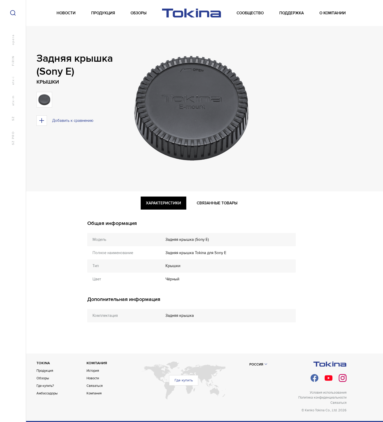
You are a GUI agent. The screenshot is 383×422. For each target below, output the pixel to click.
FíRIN (13, 60)
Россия (256, 364)
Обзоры (42, 378)
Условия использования (328, 392)
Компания (94, 393)
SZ (13, 118)
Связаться (95, 386)
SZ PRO (13, 138)
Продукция (44, 371)
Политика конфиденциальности (322, 397)
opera (13, 39)
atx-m (13, 100)
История (93, 371)
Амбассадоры (47, 393)
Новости (93, 378)
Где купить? (45, 386)
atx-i (13, 80)
